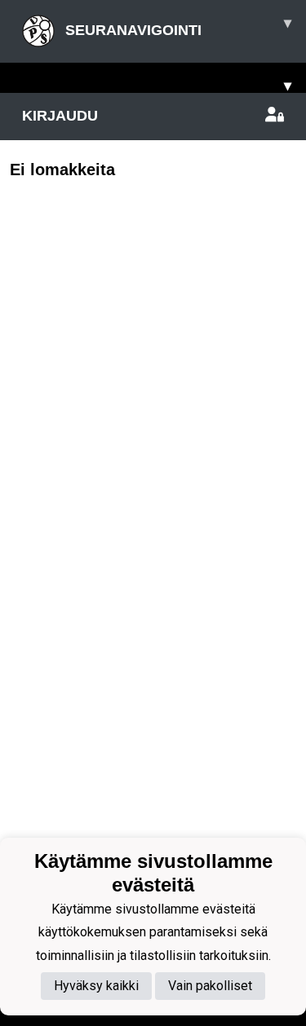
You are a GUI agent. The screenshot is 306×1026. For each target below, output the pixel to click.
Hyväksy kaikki (96, 985)
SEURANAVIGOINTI (176, 26)
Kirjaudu (60, 116)
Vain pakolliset (210, 985)
